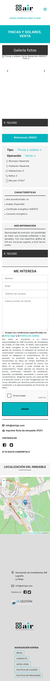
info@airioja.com (15, 425)
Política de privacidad (28, 675)
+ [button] (4, 480)
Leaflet (25, 533)
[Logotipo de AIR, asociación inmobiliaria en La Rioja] (24, 10)
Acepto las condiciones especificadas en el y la (24, 334)
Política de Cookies (27, 670)
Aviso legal (9, 335)
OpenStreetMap (35, 533)
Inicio (19, 653)
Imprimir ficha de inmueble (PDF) (24, 430)
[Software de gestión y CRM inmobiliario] (21, 603)
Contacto (21, 658)
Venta (29, 155)
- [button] (4, 485)
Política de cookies (29, 335)
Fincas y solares (28, 149)
